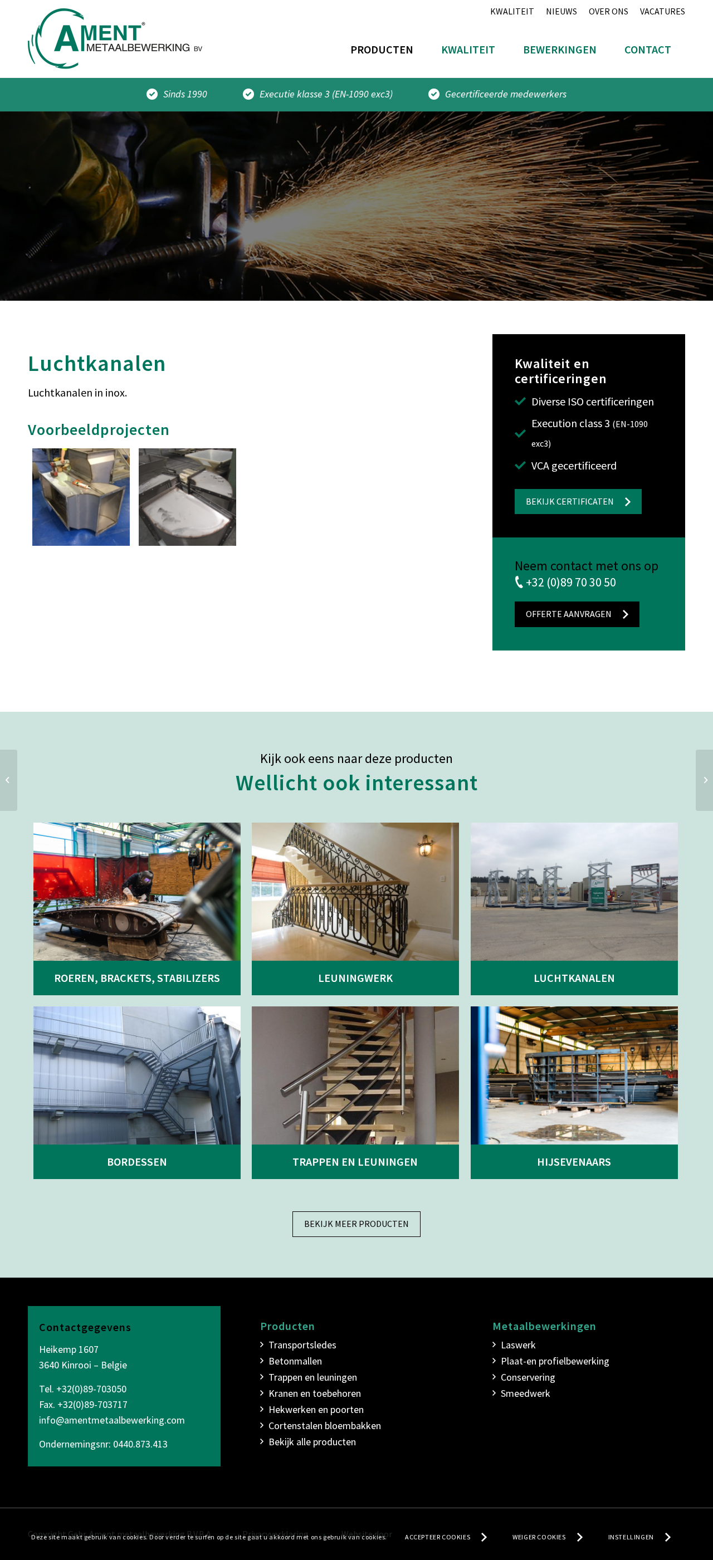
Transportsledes (302, 1344)
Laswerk (518, 1344)
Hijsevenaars (574, 1161)
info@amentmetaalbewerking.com (112, 1420)
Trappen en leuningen (355, 1161)
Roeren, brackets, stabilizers (137, 978)
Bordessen (137, 1161)
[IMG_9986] (81, 497)
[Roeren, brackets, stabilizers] (137, 892)
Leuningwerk (355, 978)
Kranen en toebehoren (314, 1393)
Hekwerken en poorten (316, 1409)
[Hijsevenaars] (574, 1075)
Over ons (608, 11)
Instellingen (631, 1537)
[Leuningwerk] (355, 892)
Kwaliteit (512, 11)
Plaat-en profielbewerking (555, 1360)
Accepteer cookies (437, 1537)
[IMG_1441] (187, 497)
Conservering (528, 1377)
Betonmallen (295, 1360)
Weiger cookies (538, 1537)
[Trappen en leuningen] (355, 1075)
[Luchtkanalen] (574, 892)
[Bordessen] (137, 1075)
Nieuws (561, 11)
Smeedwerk (525, 1393)
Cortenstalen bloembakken (324, 1425)
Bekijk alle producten (312, 1441)
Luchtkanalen (574, 978)
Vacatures (662, 11)
